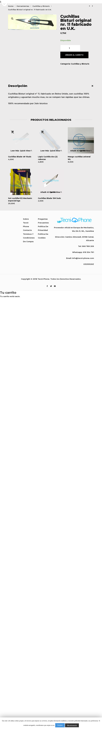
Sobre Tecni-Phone (26, 222)
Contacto (27, 230)
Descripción (17, 86)
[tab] (51, 86)
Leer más (15, 151)
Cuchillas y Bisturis (80, 64)
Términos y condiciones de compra (29, 238)
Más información (72, 725)
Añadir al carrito (74, 55)
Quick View (25, 151)
